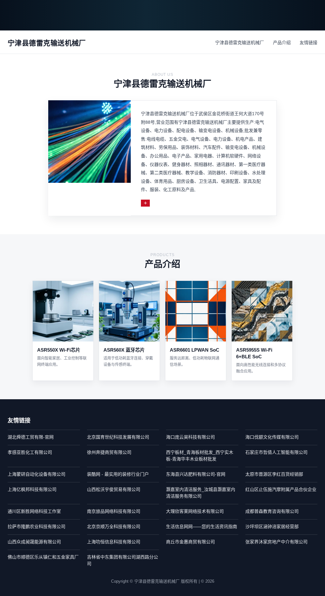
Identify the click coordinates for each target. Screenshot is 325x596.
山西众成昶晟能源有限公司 (34, 541)
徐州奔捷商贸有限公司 (109, 452)
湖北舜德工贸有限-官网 (31, 437)
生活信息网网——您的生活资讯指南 (201, 526)
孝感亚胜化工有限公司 (30, 452)
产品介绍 (282, 42)
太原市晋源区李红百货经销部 (274, 474)
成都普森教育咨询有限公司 (272, 511)
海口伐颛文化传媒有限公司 (272, 437)
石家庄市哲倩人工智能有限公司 (276, 452)
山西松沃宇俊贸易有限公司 (113, 489)
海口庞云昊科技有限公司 (190, 437)
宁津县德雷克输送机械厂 (239, 42)
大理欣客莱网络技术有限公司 (195, 511)
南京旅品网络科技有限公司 (113, 511)
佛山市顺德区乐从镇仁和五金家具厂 (43, 557)
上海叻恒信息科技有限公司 (113, 541)
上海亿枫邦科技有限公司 (32, 489)
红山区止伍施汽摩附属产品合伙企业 (280, 489)
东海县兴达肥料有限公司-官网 (195, 474)
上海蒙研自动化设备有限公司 (36, 474)
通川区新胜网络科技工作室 (34, 511)
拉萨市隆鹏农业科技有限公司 (36, 526)
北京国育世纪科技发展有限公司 (118, 437)
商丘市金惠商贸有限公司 (190, 541)
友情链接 (308, 42)
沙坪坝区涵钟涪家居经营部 (272, 526)
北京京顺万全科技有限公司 (113, 526)
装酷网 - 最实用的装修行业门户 (118, 474)
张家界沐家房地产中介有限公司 (276, 541)
